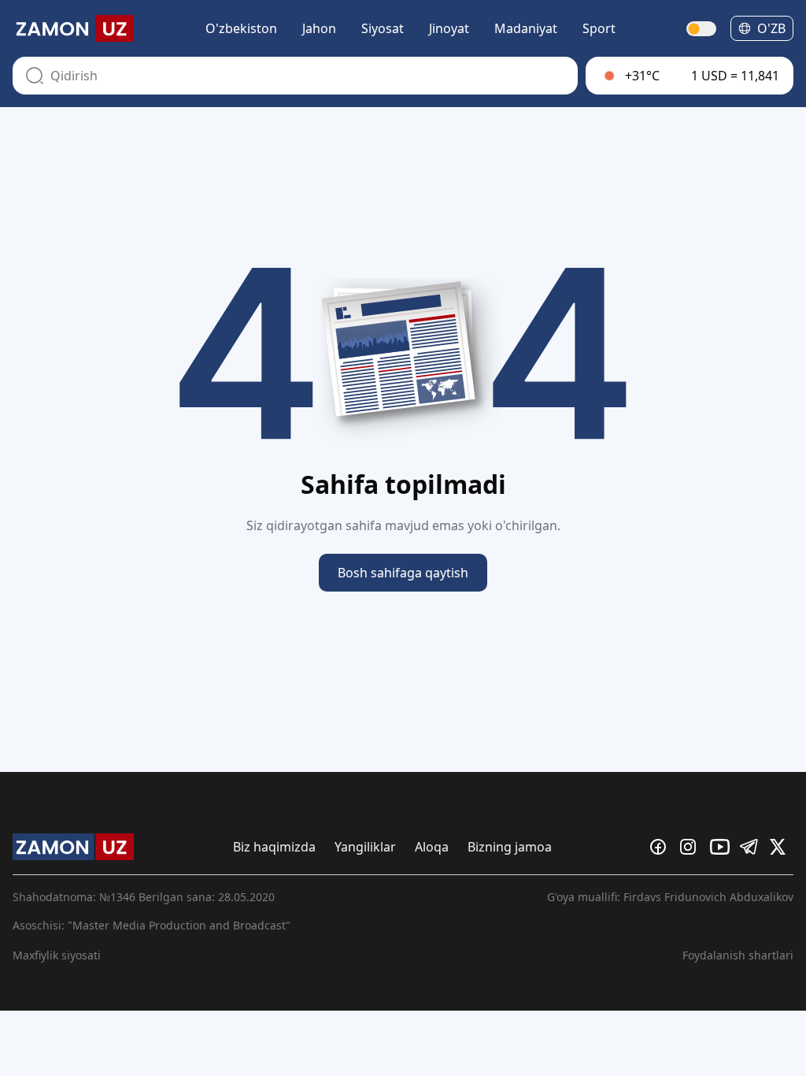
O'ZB (771, 28)
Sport (599, 28)
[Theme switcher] (702, 28)
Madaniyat (525, 28)
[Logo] (73, 28)
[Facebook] (662, 847)
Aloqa (432, 846)
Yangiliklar (365, 846)
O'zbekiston (241, 28)
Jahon (319, 28)
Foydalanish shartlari (737, 955)
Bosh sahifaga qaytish (403, 572)
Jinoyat (449, 28)
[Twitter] (781, 847)
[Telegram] (751, 847)
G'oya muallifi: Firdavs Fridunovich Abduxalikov (670, 896)
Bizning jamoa (510, 846)
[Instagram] (692, 847)
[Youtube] (722, 847)
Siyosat (382, 28)
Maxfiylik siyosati (57, 955)
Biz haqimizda (274, 846)
